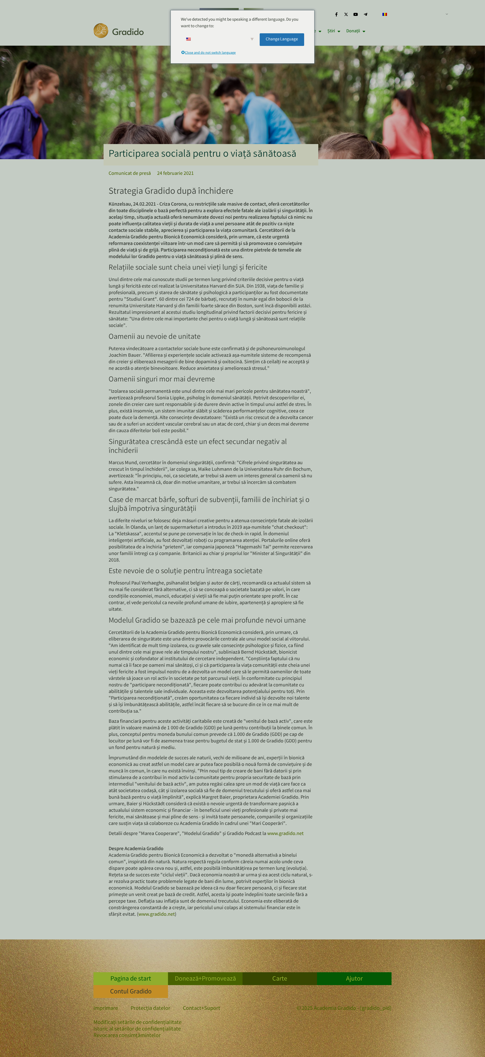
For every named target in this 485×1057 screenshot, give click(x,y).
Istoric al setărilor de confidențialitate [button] (137, 1029)
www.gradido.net (285, 834)
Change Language (282, 39)
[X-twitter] (346, 14)
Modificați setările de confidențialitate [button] (137, 1023)
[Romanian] (413, 14)
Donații (353, 31)
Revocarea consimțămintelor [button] (127, 1036)
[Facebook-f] (336, 14)
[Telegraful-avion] (365, 14)
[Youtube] (355, 14)
